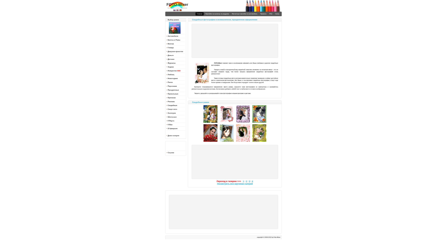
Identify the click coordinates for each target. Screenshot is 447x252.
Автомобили (173, 36)
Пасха (170, 82)
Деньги (171, 55)
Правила (263, 14)
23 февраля (172, 128)
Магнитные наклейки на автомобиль (244, 14)
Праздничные (173, 90)
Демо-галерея (173, 135)
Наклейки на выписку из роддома (217, 14)
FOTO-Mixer (177, 4)
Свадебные (172, 105)
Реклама (171, 101)
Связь (277, 14)
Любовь (171, 74)
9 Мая (170, 125)
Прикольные (173, 94)
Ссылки (171, 153)
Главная (199, 14)
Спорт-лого (172, 109)
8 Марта (171, 121)
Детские (171, 59)
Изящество (172, 71)
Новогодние (173, 78)
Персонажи (172, 86)
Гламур (171, 48)
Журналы (172, 63)
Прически (172, 98)
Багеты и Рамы (174, 40)
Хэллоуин (172, 113)
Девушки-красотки (175, 51)
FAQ (270, 14)
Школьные (172, 117)
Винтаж (171, 44)
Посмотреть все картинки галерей (235, 184)
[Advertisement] (234, 40)
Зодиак (171, 67)
